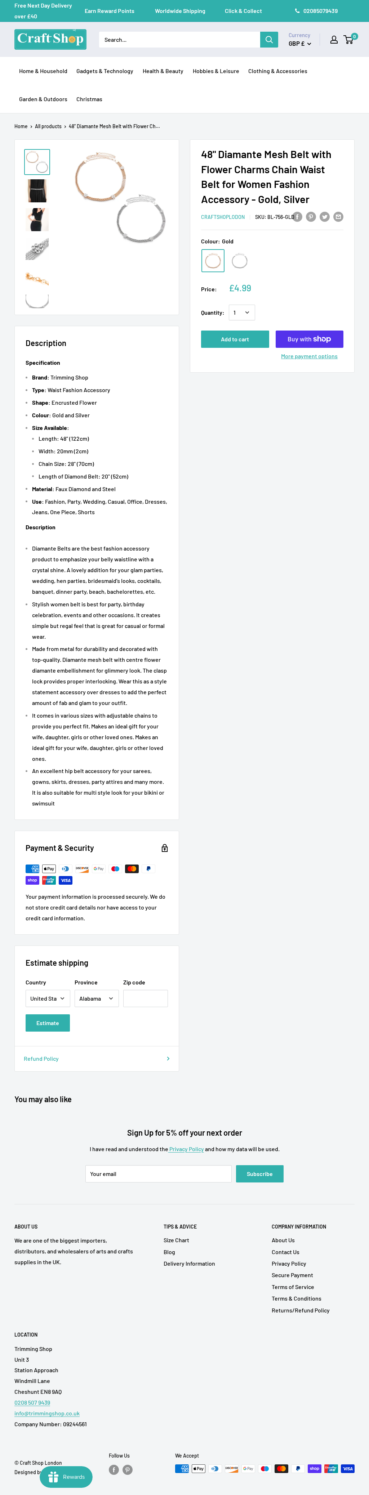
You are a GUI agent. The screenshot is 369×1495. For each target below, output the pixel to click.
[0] (348, 39)
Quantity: (212, 312)
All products (48, 126)
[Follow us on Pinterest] (128, 1469)
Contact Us (285, 1251)
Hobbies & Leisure (216, 70)
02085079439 (320, 10)
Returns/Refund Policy (301, 1310)
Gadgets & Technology (104, 70)
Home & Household (43, 70)
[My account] (334, 40)
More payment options (309, 356)
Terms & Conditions (296, 1298)
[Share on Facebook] (297, 216)
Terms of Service (293, 1286)
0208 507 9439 (32, 1402)
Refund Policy (41, 1058)
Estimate (47, 1022)
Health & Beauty (163, 70)
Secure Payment (292, 1274)
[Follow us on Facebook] (114, 1469)
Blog (169, 1251)
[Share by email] (338, 216)
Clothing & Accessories (277, 70)
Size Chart (176, 1239)
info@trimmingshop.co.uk (47, 1413)
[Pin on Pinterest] (311, 216)
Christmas (89, 98)
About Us (283, 1239)
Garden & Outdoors (43, 98)
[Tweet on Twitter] (325, 216)
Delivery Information (189, 1263)
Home (21, 126)
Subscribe (260, 1173)
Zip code (134, 982)
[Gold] (212, 260)
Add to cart (235, 339)
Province (86, 982)
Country (36, 982)
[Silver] (239, 260)
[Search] (269, 40)
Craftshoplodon (223, 217)
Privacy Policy (186, 1148)
